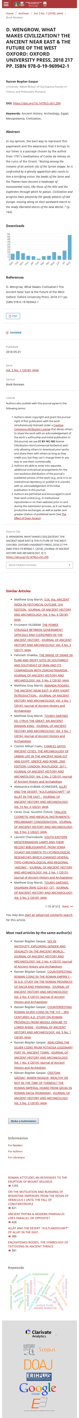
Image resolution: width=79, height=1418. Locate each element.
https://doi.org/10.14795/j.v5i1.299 (37, 103)
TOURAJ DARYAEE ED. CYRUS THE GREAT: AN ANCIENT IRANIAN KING (41, 721)
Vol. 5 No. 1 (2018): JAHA (48, 13)
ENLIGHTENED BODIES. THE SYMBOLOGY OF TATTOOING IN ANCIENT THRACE (38, 1244)
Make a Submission (23, 1121)
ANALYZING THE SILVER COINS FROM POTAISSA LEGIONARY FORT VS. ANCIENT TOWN (43, 1047)
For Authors (15, 1151)
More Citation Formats (22, 565)
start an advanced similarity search (49, 915)
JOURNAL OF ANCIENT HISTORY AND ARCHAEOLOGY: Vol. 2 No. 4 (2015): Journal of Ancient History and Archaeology (43, 961)
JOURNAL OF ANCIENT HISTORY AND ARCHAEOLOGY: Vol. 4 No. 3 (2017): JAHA (43, 645)
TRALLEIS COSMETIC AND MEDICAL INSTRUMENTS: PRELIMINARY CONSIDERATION (42, 817)
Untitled (15, 332)
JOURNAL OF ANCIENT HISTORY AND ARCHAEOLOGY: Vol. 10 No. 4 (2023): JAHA (41, 802)
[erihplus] (39, 1377)
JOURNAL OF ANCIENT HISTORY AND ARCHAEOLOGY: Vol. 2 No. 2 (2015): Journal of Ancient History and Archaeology (43, 776)
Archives (24, 13)
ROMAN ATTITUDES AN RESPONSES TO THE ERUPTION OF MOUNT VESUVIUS (37, 1179)
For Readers (15, 1145)
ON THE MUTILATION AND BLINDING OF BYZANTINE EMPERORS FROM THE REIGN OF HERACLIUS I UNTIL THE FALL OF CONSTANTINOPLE (38, 1198)
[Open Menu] (6, 4)
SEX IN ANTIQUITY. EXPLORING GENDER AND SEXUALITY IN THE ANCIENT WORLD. (40, 946)
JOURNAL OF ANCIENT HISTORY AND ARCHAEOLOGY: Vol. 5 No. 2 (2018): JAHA (43, 893)
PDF (14, 316)
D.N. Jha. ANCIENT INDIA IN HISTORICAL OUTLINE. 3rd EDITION (41, 604)
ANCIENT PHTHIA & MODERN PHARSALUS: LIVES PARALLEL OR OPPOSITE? (36, 1216)
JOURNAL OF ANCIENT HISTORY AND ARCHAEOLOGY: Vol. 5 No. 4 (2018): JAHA (42, 615)
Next (65, 906)
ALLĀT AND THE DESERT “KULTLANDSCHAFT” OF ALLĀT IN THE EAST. (42, 792)
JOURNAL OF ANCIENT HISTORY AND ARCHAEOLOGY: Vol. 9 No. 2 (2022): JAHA (43, 827)
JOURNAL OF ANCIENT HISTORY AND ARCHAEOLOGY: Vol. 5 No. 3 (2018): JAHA (42, 1098)
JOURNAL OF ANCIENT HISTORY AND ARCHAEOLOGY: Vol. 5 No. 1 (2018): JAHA (42, 1032)
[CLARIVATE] (39, 1334)
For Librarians (16, 1157)
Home (10, 13)
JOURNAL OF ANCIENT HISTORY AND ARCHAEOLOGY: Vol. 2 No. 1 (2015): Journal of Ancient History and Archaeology (43, 872)
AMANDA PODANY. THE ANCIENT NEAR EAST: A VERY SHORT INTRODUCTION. (42, 690)
